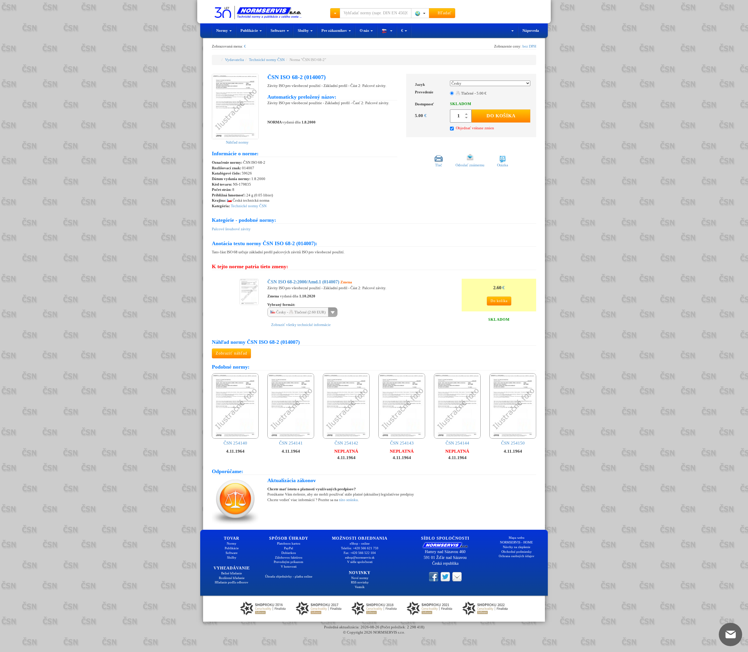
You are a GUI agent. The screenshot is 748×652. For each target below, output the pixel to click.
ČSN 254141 (291, 443)
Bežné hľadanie (231, 573)
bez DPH (529, 46)
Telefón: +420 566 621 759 (359, 548)
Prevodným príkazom (288, 562)
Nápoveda (530, 30)
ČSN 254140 (235, 443)
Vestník (360, 587)
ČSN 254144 (457, 443)
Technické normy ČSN (267, 59)
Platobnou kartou (288, 543)
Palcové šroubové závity (231, 229)
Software (278, 30)
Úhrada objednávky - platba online (288, 576)
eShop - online (360, 543)
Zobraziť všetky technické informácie (300, 324)
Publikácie (249, 30)
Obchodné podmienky (516, 551)
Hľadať (443, 13)
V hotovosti (289, 566)
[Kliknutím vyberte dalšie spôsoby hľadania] (335, 13)
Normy (222, 30)
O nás (365, 30)
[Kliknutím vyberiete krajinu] (420, 13)
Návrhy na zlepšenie (516, 547)
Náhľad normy (237, 142)
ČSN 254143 (402, 443)
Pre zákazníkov (334, 30)
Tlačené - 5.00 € (473, 93)
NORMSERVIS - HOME (516, 542)
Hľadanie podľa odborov (231, 582)
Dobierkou (288, 553)
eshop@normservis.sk (360, 557)
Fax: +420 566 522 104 (360, 553)
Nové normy (359, 578)
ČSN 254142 (346, 443)
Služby (304, 30)
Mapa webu (516, 537)
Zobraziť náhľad (231, 353)
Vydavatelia (234, 59)
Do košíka (501, 115)
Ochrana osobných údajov (516, 556)
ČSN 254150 (513, 443)
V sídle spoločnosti (360, 562)
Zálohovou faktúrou (288, 557)
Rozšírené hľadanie (232, 578)
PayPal (288, 548)
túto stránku (348, 500)
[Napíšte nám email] (457, 576)
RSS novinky (360, 582)
